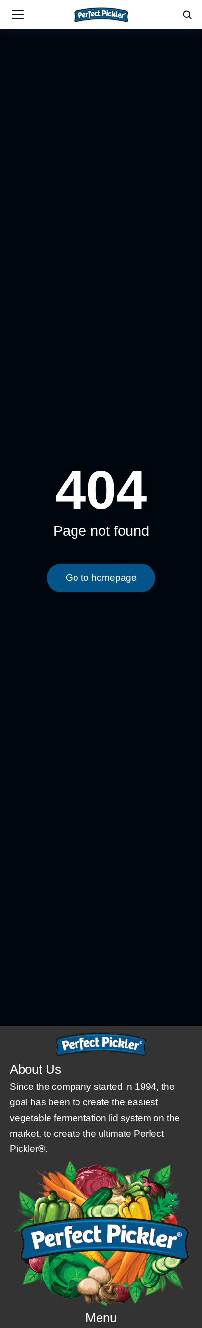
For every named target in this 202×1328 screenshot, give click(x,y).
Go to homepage (101, 577)
